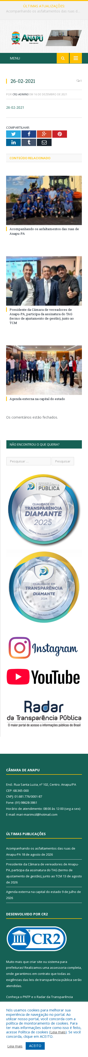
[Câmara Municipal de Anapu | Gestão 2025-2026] (44, 37)
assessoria (58, 967)
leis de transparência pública (50, 980)
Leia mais (58, 1032)
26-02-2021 (15, 107)
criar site (36, 961)
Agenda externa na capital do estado (37, 399)
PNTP (27, 997)
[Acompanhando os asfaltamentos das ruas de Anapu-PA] (44, 200)
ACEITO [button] (35, 1045)
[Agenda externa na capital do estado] (44, 370)
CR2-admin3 (20, 94)
